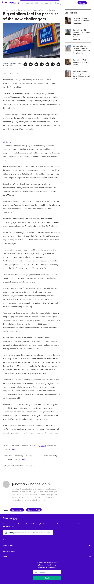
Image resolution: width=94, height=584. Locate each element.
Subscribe (47, 578)
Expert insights (10, 10)
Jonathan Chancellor (29, 483)
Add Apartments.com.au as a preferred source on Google (30, 533)
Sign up (82, 3)
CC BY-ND (7, 141)
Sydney (42, 445)
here (13, 449)
